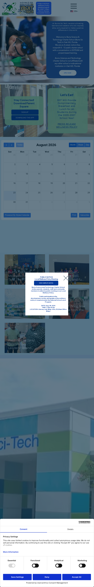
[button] (66, 278)
